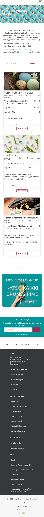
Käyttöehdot (22, 503)
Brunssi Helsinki (17, 375)
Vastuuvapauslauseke (22, 510)
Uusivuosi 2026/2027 (19, 406)
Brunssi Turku (16, 384)
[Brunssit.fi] (22, 290)
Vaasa (32, 63)
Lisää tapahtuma (17, 448)
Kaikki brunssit (16, 484)
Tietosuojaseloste (23, 334)
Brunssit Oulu (16, 389)
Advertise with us (17, 480)
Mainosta (14, 475)
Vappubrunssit (16, 421)
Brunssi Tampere (17, 379)
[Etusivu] (4, 2)
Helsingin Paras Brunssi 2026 (22, 470)
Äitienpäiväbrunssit (18, 426)
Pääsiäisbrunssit (22, 344)
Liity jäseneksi (16, 443)
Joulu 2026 (15, 401)
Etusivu (9, 344)
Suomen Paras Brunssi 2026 (21, 465)
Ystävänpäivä (16, 411)
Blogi (13, 460)
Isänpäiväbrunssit (18, 431)
